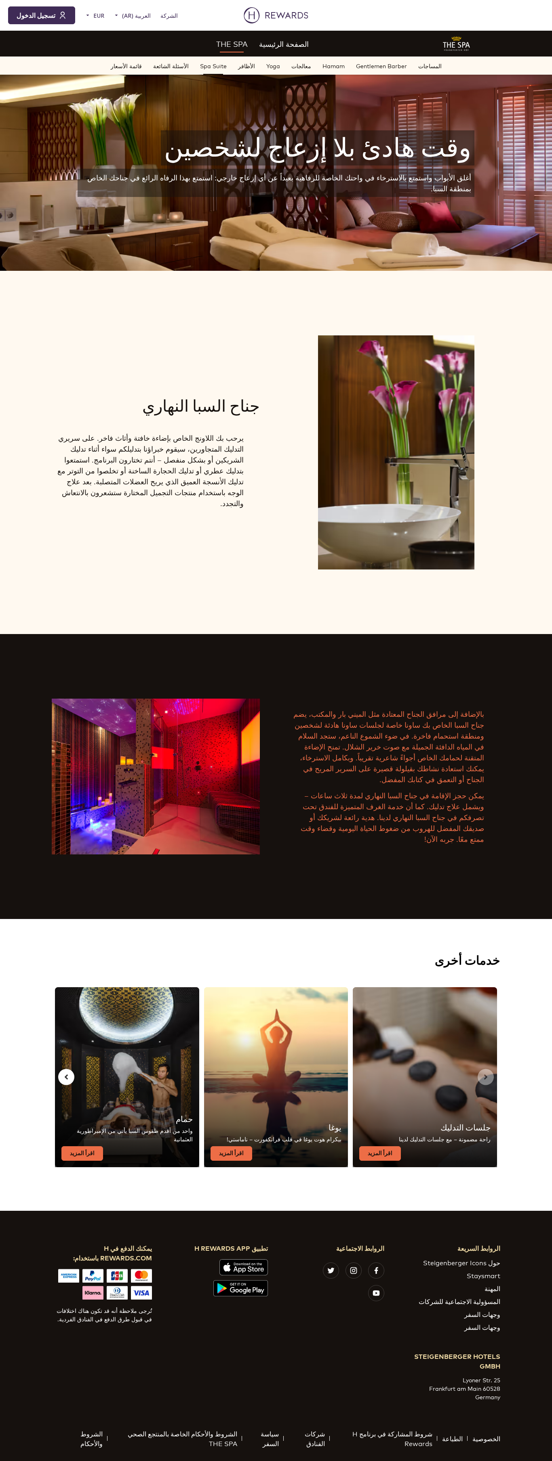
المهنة (492, 1288)
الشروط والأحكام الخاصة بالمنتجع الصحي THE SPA (182, 1438)
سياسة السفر (270, 1438)
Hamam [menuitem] (333, 65)
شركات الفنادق (315, 1438)
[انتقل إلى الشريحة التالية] (66, 1077)
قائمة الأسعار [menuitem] (126, 65)
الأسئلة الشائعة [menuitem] (171, 65)
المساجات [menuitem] (430, 65)
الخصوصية (486, 1438)
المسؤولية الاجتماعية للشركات (459, 1301)
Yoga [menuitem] (273, 65)
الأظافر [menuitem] (246, 65)
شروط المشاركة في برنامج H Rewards (392, 1438)
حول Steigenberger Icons (461, 1262)
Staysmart (483, 1275)
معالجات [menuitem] (301, 65)
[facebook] (376, 1270)
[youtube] (376, 1293)
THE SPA (232, 43)
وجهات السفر (482, 1314)
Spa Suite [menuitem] (213, 65)
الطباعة (452, 1438)
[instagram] (354, 1270)
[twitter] (331, 1270)
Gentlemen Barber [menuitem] (381, 65)
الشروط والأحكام (91, 1438)
